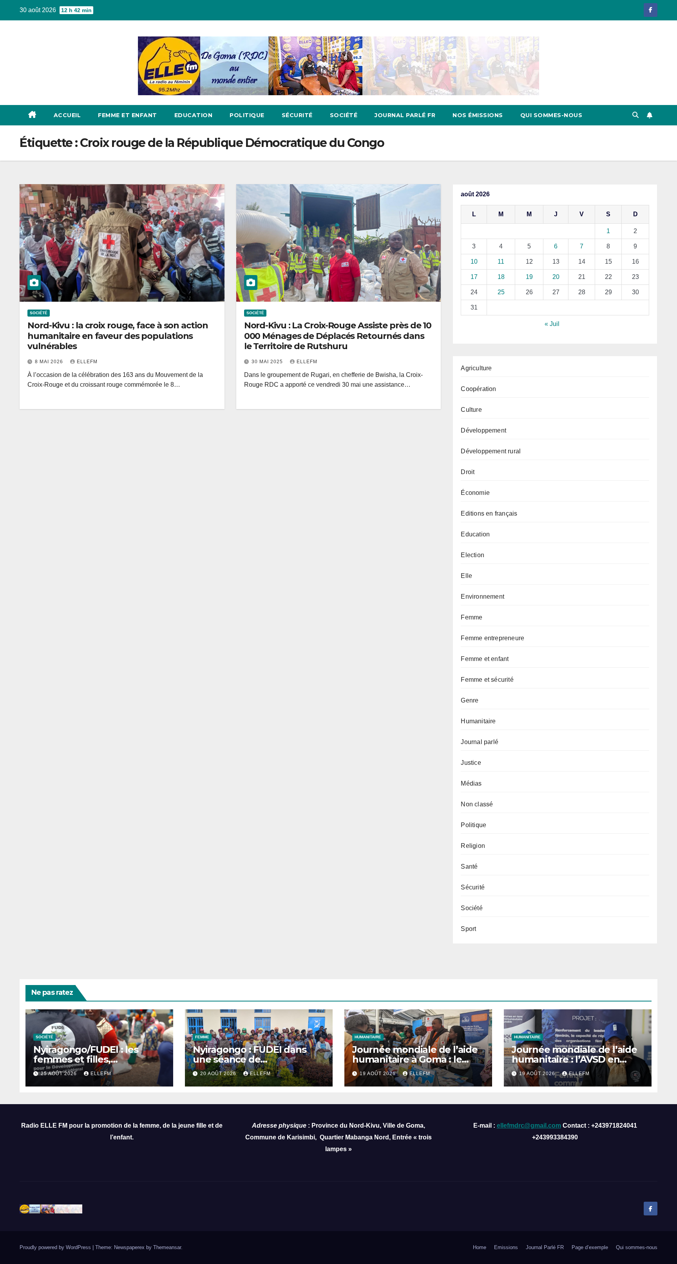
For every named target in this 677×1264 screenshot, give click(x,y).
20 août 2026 (219, 1073)
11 (501, 261)
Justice (471, 762)
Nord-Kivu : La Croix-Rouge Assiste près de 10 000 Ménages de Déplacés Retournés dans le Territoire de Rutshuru (338, 335)
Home (479, 1247)
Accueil (67, 115)
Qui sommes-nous (551, 115)
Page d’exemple (590, 1247)
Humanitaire (478, 721)
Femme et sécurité (487, 679)
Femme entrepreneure (492, 638)
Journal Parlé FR (405, 115)
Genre (469, 700)
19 (529, 276)
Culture (471, 409)
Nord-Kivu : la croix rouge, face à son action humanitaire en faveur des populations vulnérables (117, 335)
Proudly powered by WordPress (56, 1247)
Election (472, 555)
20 (555, 276)
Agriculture (476, 368)
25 (501, 292)
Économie (475, 492)
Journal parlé (479, 742)
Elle (466, 575)
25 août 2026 (59, 1073)
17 (474, 276)
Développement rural (491, 451)
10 (474, 261)
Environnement (482, 596)
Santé (469, 866)
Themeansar (167, 1247)
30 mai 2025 (268, 361)
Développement (483, 430)
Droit (467, 472)
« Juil (552, 324)
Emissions (506, 1247)
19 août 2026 (378, 1073)
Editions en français (489, 513)
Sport (468, 928)
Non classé (477, 804)
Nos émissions (478, 115)
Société (344, 115)
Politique (247, 115)
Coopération (478, 389)
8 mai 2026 (50, 361)
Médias (471, 783)
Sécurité (297, 115)
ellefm (87, 361)
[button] (635, 115)
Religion (473, 845)
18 (501, 276)
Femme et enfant (127, 115)
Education (193, 115)
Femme (471, 617)
